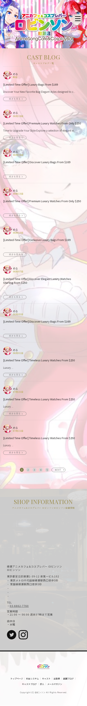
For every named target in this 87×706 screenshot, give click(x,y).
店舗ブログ (68, 679)
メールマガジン (54, 684)
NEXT (58, 469)
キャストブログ (29, 684)
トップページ (16, 679)
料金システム (32, 679)
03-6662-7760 (19, 606)
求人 (42, 684)
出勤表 (57, 679)
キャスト (46, 679)
